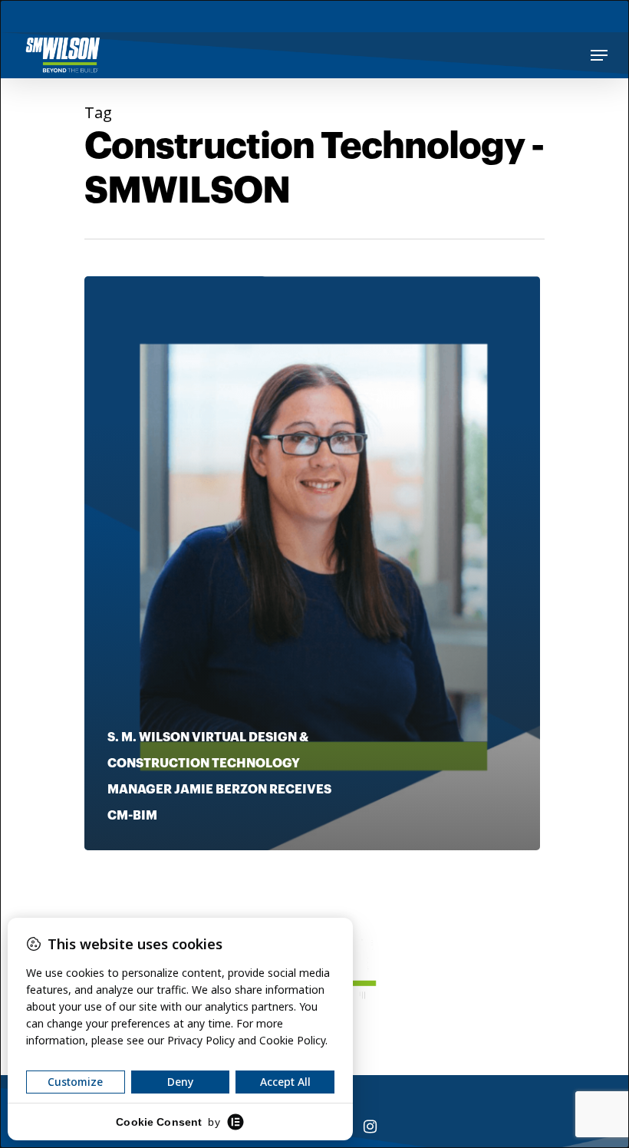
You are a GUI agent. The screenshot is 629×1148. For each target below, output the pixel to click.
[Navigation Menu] (599, 55)
